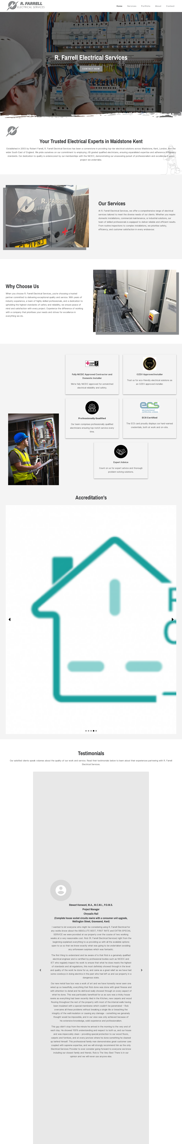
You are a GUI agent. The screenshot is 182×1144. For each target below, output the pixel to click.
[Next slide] (172, 619)
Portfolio (145, 6)
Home (119, 6)
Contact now (91, 69)
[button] (86, 731)
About (158, 6)
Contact (170, 6)
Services (131, 6)
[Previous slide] (9, 619)
